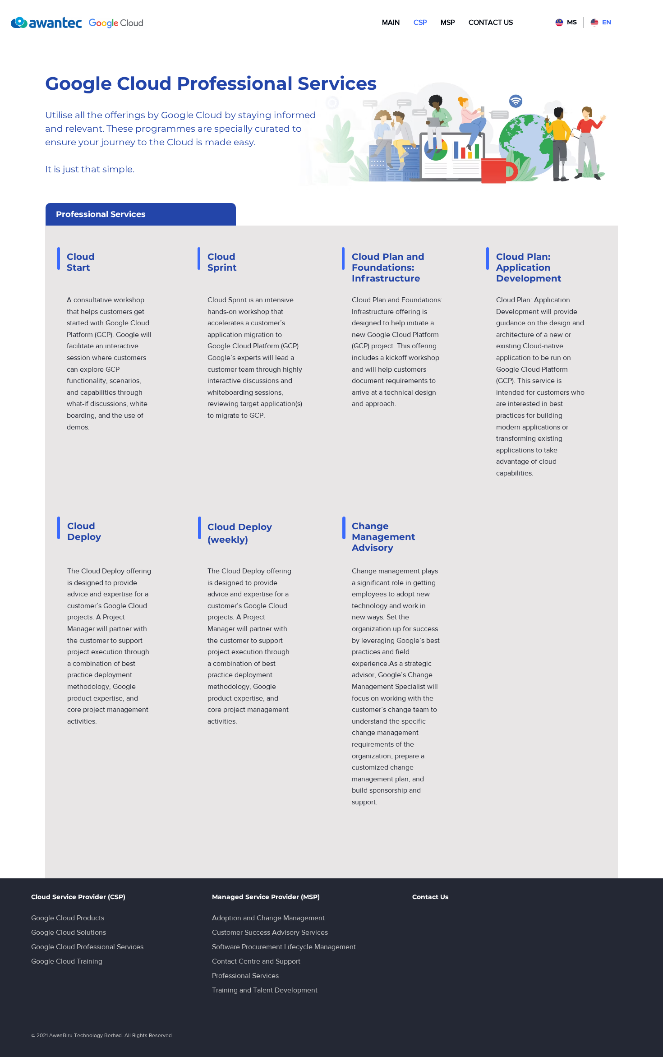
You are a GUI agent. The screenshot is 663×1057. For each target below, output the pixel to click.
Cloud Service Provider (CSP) (78, 897)
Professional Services (245, 975)
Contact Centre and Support (256, 961)
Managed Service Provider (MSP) (266, 897)
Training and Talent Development (265, 990)
